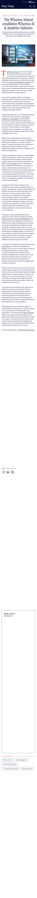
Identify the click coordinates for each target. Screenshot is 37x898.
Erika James (13, 164)
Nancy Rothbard (28, 313)
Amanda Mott (8, 616)
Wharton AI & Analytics (27, 330)
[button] (18, 55)
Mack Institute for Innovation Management (16, 219)
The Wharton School (13, 72)
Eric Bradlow (6, 246)
